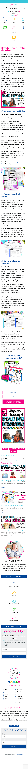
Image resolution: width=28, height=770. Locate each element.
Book (14, 41)
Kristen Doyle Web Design (19, 754)
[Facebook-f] (11, 682)
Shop (5, 22)
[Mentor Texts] (14, 593)
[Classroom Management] (14, 601)
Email (3, 740)
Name (3, 734)
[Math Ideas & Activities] (14, 610)
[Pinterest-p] (16, 682)
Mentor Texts (14, 595)
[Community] (23, 19)
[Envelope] (9, 682)
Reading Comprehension (14, 586)
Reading (12, 455)
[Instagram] (14, 682)
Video (14, 22)
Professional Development (14, 31)
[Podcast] (23, 27)
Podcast (22, 31)
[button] (14, 1)
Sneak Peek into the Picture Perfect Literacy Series (12, 505)
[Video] (14, 19)
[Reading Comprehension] (14, 584)
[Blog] (5, 27)
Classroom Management (14, 604)
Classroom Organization (14, 620)
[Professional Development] (14, 27)
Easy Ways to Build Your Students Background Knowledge (13, 480)
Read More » (3, 487)
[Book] (14, 37)
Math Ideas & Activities (14, 612)
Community (23, 22)
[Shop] (5, 19)
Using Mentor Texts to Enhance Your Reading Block (12, 531)
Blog (5, 31)
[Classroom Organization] (14, 618)
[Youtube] (19, 682)
